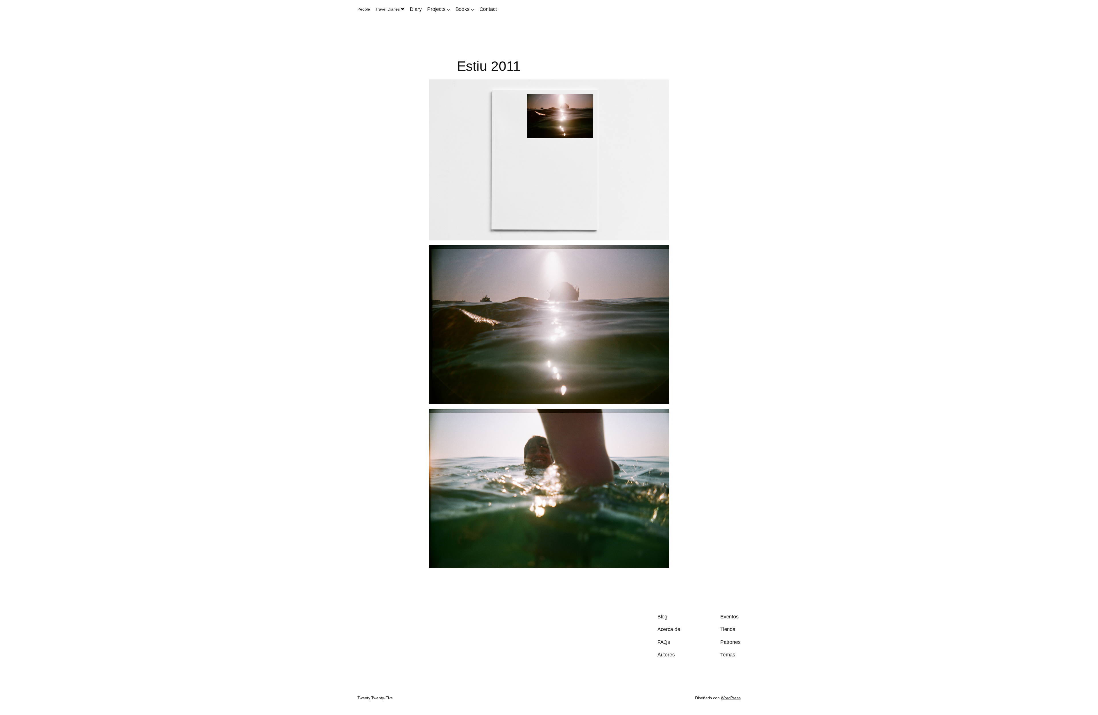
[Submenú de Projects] (448, 9)
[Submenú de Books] (472, 9)
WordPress (731, 698)
